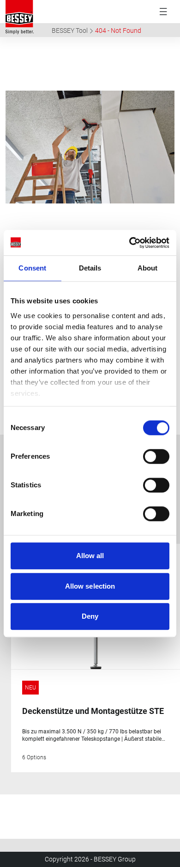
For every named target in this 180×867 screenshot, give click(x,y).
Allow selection (90, 586)
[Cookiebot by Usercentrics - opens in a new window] (129, 243)
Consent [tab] (32, 268)
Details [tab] (90, 268)
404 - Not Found (118, 30)
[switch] (156, 456)
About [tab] (148, 268)
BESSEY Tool (70, 30)
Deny (90, 616)
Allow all (90, 556)
